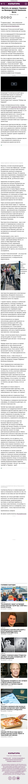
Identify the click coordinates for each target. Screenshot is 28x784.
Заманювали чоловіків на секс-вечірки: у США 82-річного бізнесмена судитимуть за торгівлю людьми (14, 682)
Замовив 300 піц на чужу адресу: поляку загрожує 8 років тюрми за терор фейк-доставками (12, 733)
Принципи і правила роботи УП (14, 761)
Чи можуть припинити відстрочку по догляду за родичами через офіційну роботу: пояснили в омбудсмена (13, 707)
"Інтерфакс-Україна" (20, 771)
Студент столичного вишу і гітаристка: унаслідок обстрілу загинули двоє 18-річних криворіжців (13, 656)
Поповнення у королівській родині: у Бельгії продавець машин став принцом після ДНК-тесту (13, 631)
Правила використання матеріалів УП (14, 759)
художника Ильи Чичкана (18, 107)
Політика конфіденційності (18, 758)
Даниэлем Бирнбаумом (12, 26)
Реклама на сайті (7, 758)
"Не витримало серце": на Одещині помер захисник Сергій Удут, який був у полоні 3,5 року (14, 605)
